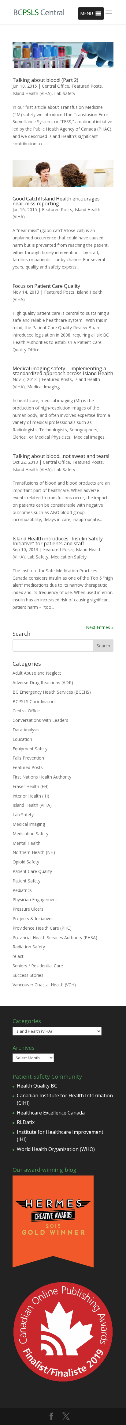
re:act (18, 956)
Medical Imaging (43, 387)
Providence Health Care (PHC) (42, 928)
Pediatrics (22, 890)
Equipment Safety (30, 749)
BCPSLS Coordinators (34, 701)
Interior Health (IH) (31, 796)
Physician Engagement (35, 899)
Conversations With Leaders (40, 720)
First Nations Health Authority (42, 777)
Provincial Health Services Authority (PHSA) (55, 937)
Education (22, 739)
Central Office (55, 86)
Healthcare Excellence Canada (51, 1112)
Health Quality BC (37, 1085)
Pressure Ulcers (28, 909)
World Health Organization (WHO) (56, 1149)
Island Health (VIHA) (32, 93)
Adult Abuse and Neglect (37, 673)
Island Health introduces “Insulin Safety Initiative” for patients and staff (58, 541)
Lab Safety (64, 93)
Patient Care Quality (32, 871)
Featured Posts (87, 86)
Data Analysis (26, 730)
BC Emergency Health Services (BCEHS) (52, 692)
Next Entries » (99, 627)
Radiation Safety (29, 947)
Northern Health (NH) (34, 852)
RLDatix (26, 1122)
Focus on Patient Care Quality (46, 286)
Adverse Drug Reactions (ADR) (43, 682)
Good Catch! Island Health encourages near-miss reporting (56, 201)
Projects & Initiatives (33, 918)
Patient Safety (26, 881)
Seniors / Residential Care (38, 966)
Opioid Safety (26, 862)
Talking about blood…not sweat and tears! (61, 456)
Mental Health (26, 843)
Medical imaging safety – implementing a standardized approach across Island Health (63, 371)
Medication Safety (69, 557)
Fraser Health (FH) (31, 786)
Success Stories (28, 975)
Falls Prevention (28, 758)
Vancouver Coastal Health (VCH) (44, 985)
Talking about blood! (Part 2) (45, 80)
